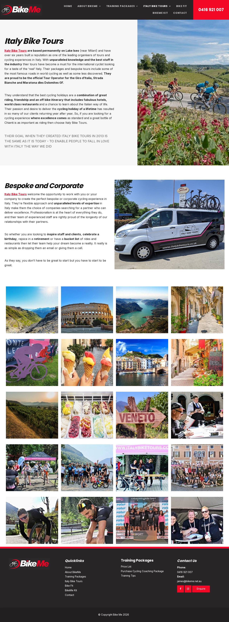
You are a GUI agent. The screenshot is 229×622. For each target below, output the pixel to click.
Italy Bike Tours (155, 6)
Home (68, 6)
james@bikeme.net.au (189, 579)
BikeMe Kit (160, 13)
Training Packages (120, 6)
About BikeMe (87, 6)
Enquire (201, 588)
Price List (126, 566)
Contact (180, 13)
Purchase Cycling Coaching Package (142, 571)
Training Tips (128, 575)
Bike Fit (181, 6)
